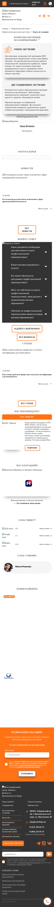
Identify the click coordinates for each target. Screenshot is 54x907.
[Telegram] (39, 16)
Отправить (27, 774)
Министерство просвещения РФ (13, 881)
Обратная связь (33, 805)
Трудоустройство (8, 802)
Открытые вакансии (35, 802)
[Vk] (48, 15)
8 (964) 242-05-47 (36, 3)
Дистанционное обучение (10, 836)
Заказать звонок (13, 843)
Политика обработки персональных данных (9, 830)
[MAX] (44, 16)
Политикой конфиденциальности (31, 765)
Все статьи (27, 403)
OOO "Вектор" (27, 417)
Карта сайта (6, 818)
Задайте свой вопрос (27, 329)
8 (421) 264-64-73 (36, 827)
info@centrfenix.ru (38, 822)
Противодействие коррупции (8, 823)
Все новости (27, 229)
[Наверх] (6, 901)
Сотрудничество (7, 805)
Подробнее (32, 448)
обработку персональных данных (28, 767)
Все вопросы (27, 337)
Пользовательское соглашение (8, 812)
